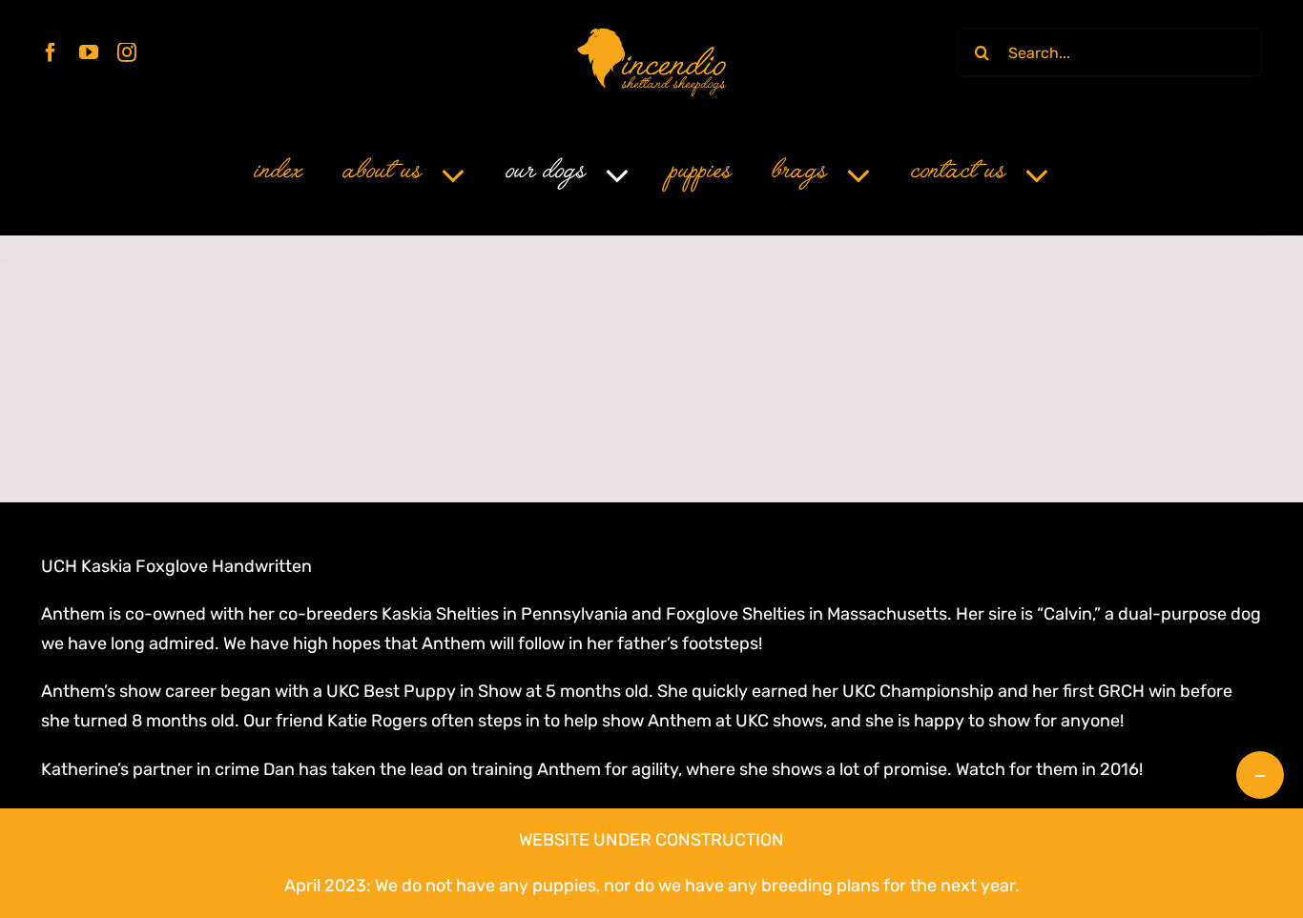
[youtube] (88, 52)
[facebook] (50, 52)
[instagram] (126, 52)
